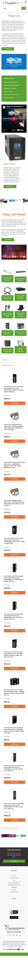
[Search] (24, 8)
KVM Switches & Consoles (10, 88)
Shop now (10, 186)
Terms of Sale (10, 944)
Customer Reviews (14, 891)
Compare (8, 395)
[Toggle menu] (2, 2)
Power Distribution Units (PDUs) (11, 85)
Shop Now (7, 239)
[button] (14, 360)
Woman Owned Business (14, 882)
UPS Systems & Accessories (10, 82)
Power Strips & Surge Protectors (11, 94)
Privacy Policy (17, 944)
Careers (14, 889)
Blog (14, 880)
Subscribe (14, 861)
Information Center (14, 878)
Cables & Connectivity (9, 97)
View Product (14, 403)
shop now (7, 48)
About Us (14, 875)
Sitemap (4, 944)
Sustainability (14, 887)
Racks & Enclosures (8, 91)
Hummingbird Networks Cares (14, 884)
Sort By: (4, 365)
